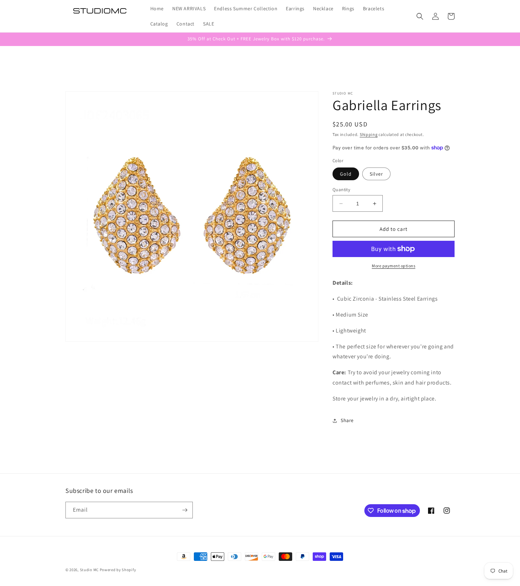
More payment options (393, 265)
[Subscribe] (184, 510)
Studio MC (89, 569)
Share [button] (347, 420)
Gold (346, 174)
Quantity (341, 190)
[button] (420, 16)
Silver (376, 174)
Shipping (369, 134)
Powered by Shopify (118, 569)
